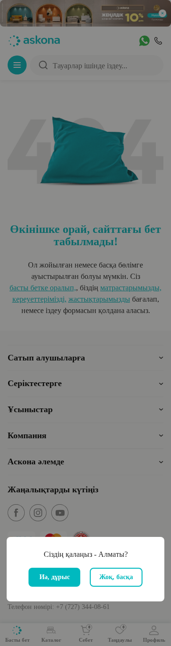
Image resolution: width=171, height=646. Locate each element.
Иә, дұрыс (54, 577)
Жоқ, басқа (116, 577)
